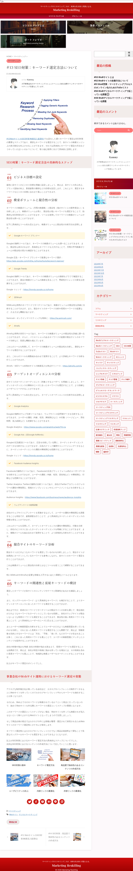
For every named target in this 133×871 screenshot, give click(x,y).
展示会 (109, 435)
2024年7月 (98, 264)
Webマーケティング (103, 357)
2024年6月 (98, 267)
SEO (118, 346)
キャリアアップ (113, 362)
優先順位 (99, 435)
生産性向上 (122, 446)
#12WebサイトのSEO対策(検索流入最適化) (25, 139)
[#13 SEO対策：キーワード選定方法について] (49, 801)
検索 (129, 54)
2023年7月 (98, 276)
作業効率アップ (119, 429)
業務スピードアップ (103, 440)
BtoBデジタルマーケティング (107, 340)
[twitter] (29, 801)
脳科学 (106, 452)
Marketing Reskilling (66, 10)
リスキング (114, 424)
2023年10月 (99, 273)
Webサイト (13, 814)
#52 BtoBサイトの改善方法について (111, 80)
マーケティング (15, 811)
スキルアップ (117, 374)
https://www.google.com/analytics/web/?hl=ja (45, 427)
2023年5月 (98, 282)
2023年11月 (99, 270)
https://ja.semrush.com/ (61, 318)
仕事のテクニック (102, 429)
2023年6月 (98, 279)
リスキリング (100, 320)
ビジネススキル (102, 396)
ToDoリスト (101, 351)
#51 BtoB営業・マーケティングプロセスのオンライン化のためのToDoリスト (121, 236)
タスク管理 (113, 379)
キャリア (99, 362)
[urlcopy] (62, 801)
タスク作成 (100, 379)
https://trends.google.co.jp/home (38, 289)
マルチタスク (101, 401)
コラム (98, 308)
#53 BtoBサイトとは (104, 77)
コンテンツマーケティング (106, 368)
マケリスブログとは (56, 16)
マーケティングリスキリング (107, 413)
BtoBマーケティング (104, 346)
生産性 (111, 446)
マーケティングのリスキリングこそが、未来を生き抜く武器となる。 (66, 861)
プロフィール (77, 16)
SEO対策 (127, 346)
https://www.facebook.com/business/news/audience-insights (53, 497)
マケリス (115, 396)
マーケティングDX (103, 407)
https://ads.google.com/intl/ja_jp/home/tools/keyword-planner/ (35, 261)
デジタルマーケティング (28, 814)
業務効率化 (99, 326)
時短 (118, 435)
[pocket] (42, 801)
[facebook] (36, 801)
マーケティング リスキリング (107, 418)
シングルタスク (102, 374)
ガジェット (120, 357)
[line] (55, 801)
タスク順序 (125, 379)
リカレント (126, 418)
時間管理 (127, 435)
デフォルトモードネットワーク (107, 390)
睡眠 (97, 452)
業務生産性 (100, 446)
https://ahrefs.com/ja (72, 366)
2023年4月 (98, 286)
